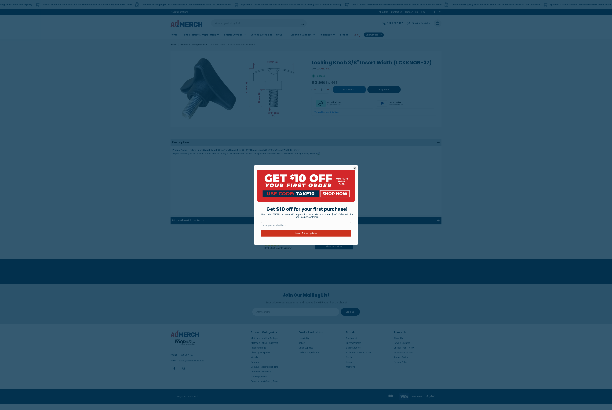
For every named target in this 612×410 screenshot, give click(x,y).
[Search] (302, 23)
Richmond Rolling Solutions (193, 44)
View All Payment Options (326, 112)
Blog (423, 12)
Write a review (334, 246)
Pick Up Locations (179, 12)
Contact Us (396, 12)
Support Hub (411, 12)
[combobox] (259, 23)
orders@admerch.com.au (191, 360)
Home (173, 44)
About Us (383, 12)
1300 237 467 (186, 355)
